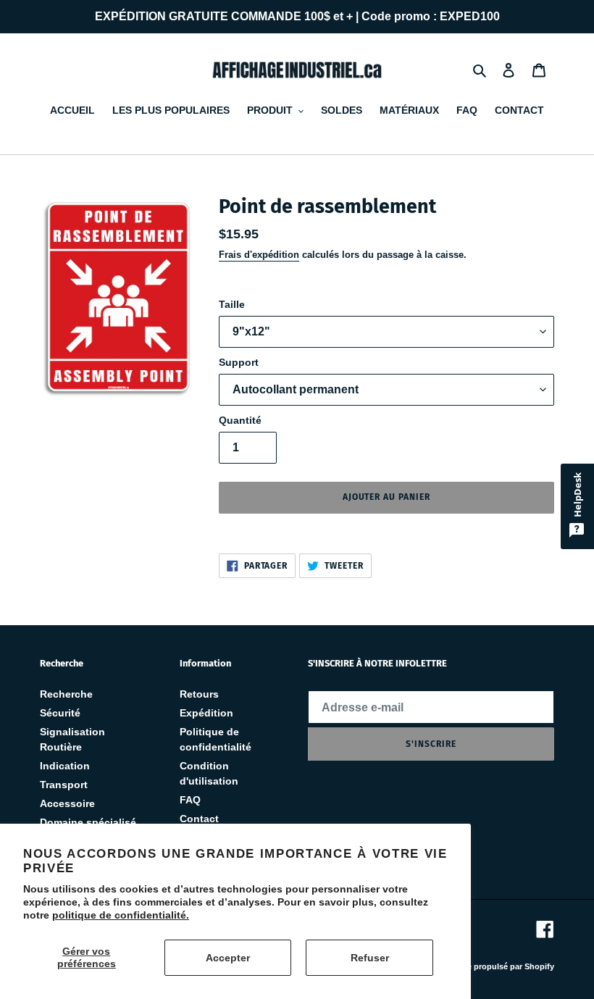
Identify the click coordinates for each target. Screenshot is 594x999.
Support (239, 362)
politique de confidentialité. (120, 915)
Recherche (66, 694)
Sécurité (60, 713)
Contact (199, 818)
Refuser (370, 958)
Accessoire (67, 803)
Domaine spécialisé (88, 822)
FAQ (190, 800)
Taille (232, 304)
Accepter (228, 958)
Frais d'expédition (259, 254)
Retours (199, 694)
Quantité (240, 420)
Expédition (206, 713)
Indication (65, 766)
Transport (64, 784)
